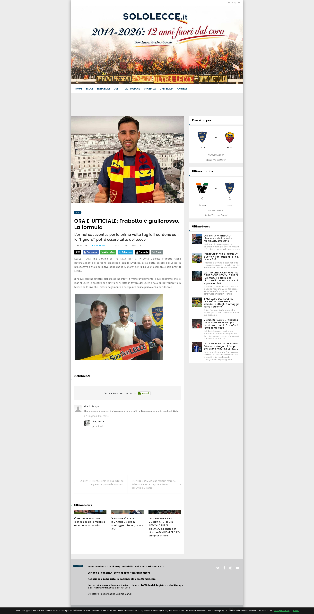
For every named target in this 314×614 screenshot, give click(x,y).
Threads (143, 252)
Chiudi (296, 610)
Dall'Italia (166, 88)
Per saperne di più (281, 610)
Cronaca (150, 88)
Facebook (92, 252)
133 (117, 515)
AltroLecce (132, 88)
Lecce (89, 88)
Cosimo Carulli (82, 245)
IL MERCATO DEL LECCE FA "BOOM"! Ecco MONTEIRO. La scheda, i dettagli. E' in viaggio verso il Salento (221, 302)
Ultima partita (202, 171)
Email (158, 252)
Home (78, 88)
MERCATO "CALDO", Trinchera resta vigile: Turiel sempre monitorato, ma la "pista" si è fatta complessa (221, 323)
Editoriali (103, 88)
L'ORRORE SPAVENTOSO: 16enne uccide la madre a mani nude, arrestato (89, 522)
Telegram (127, 252)
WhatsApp (109, 252)
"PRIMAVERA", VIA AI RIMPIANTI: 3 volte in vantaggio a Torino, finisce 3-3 (127, 523)
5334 (154, 515)
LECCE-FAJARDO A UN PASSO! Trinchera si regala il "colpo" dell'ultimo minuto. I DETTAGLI (221, 346)
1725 (80, 515)
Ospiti (117, 88)
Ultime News (201, 226)
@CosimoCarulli (101, 245)
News (78, 213)
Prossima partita (204, 120)
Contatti (183, 88)
